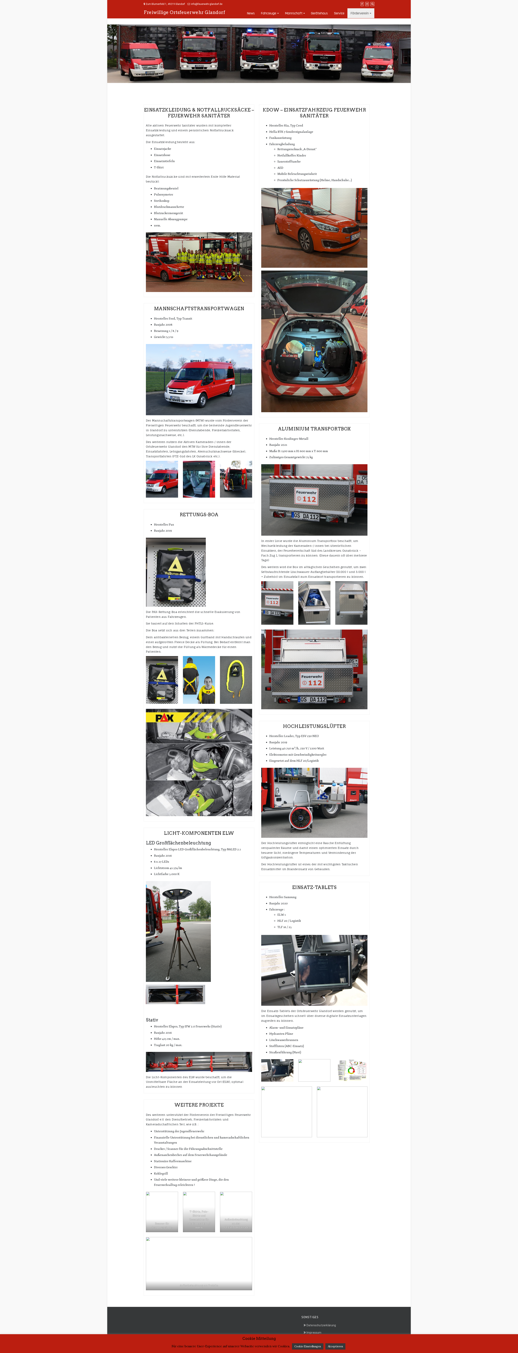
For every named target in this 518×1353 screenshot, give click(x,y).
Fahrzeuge (268, 13)
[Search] (372, 4)
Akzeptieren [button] (335, 1346)
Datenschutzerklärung (321, 1325)
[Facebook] (362, 4)
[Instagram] (367, 4)
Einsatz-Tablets (314, 887)
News (251, 13)
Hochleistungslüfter (314, 726)
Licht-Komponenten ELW (199, 833)
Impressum (314, 1332)
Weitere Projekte (199, 1105)
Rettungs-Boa (199, 514)
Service (339, 13)
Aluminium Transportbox (314, 428)
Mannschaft (294, 13)
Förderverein (359, 13)
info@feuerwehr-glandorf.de (206, 4)
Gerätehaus (319, 13)
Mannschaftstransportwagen (199, 308)
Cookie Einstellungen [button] (307, 1346)
